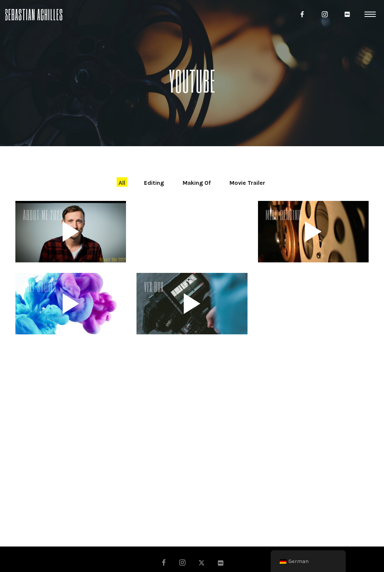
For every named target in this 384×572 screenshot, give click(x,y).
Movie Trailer (247, 182)
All (121, 182)
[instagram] (325, 14)
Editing (154, 182)
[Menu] (370, 14)
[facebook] (302, 14)
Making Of (197, 182)
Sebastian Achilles (33, 14)
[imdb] (347, 14)
